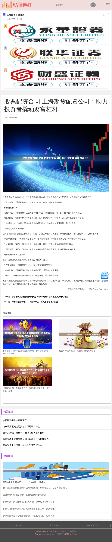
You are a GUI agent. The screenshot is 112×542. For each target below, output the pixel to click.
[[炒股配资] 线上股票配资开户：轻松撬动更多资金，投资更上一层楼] (27, 371)
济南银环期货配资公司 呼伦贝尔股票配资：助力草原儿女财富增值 (40, 296)
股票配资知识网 (62, 534)
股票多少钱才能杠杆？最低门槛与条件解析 (23, 432)
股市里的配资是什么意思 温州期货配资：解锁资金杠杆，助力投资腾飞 (35, 487)
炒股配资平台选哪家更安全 (16, 420)
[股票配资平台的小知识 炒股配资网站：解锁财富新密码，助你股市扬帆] (27, 334)
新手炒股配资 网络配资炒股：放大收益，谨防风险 (24, 482)
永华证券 (18, 525)
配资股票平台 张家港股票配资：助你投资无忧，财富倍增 (28, 516)
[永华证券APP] (17, 4)
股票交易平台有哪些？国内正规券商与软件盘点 (26, 438)
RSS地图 (62, 531)
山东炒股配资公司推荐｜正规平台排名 (21, 426)
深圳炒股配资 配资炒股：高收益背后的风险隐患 (24, 494)
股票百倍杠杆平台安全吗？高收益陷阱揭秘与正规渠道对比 (29, 508)
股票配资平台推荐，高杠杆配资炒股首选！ (23, 444)
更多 (105, 14)
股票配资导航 (92, 525)
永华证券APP (55, 525)
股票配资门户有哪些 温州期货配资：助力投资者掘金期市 (28, 501)
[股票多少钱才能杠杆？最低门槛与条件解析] (83, 334)
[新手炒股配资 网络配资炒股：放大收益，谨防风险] (56, 470)
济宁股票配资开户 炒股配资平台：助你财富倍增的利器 (35, 302)
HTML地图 (71, 531)
